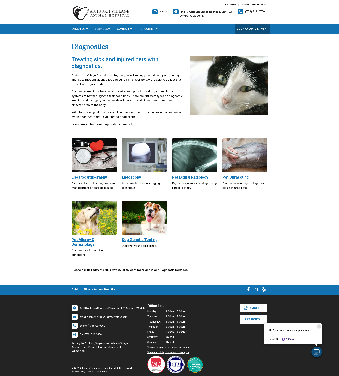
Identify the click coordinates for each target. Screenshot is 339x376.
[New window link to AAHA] (157, 364)
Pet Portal (254, 319)
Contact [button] (123, 29)
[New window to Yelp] (263, 290)
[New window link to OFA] (176, 364)
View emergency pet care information (168, 347)
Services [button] (101, 29)
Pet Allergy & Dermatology (83, 241)
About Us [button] (79, 29)
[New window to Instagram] (256, 290)
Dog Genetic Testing (140, 239)
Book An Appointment (252, 28)
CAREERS (230, 4)
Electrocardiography (89, 177)
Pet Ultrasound (235, 177)
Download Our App (253, 4)
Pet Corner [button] (147, 29)
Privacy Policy (78, 371)
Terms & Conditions (97, 371)
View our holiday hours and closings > (168, 352)
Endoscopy (131, 177)
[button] (316, 352)
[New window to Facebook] (248, 290)
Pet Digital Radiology (190, 177)
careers (257, 308)
